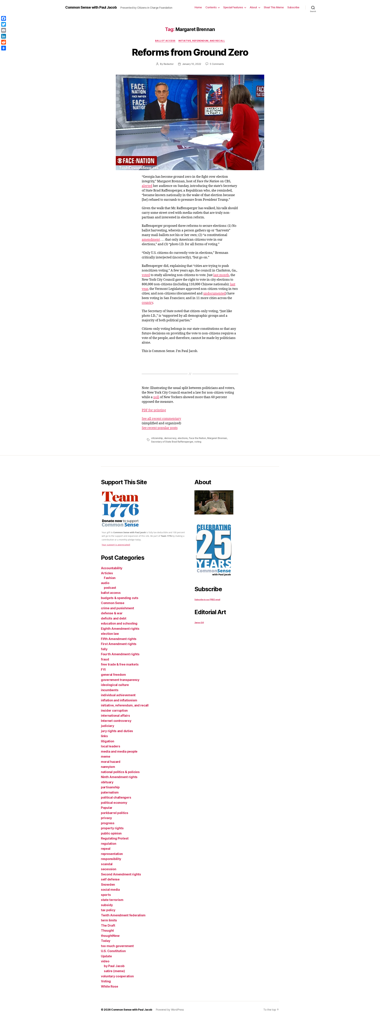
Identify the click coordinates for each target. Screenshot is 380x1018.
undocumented (214, 294)
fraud (105, 659)
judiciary (107, 726)
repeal (105, 849)
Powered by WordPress (170, 1009)
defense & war (112, 613)
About (253, 7)
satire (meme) (114, 971)
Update (106, 956)
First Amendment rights (118, 644)
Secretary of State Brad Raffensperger (172, 441)
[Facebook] (4, 18)
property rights (112, 828)
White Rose (109, 986)
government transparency (120, 680)
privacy (106, 818)
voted (146, 275)
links (104, 736)
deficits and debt (113, 618)
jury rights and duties (117, 731)
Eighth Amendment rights (120, 629)
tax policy (108, 910)
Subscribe (293, 7)
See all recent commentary (161, 419)
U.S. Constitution (113, 951)
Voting (106, 981)
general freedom (113, 674)
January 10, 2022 (191, 63)
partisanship (110, 787)
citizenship (157, 438)
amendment (151, 240)
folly (104, 649)
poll (156, 397)
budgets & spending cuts (119, 598)
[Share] (4, 48)
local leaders (110, 746)
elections (183, 438)
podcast (110, 588)
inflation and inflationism (119, 700)
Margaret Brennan (217, 438)
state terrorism (112, 900)
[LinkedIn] (4, 36)
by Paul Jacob (114, 966)
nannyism (108, 767)
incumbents (109, 690)
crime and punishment (117, 608)
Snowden (108, 884)
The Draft (108, 925)
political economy (114, 803)
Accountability (111, 568)
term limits (109, 920)
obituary (107, 782)
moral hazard (110, 762)
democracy (170, 438)
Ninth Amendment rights (119, 777)
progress (107, 823)
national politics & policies (120, 772)
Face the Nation (197, 438)
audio (105, 583)
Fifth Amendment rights (118, 639)
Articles (107, 573)
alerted (147, 186)
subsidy (107, 905)
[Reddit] (4, 42)
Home (198, 7)
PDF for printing (154, 410)
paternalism (110, 792)
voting (197, 441)
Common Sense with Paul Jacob (91, 7)
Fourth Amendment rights (120, 654)
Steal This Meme (274, 7)
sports (106, 895)
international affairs (115, 715)
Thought (107, 930)
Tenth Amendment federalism (123, 915)
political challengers (116, 797)
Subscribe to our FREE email (207, 599)
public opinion (111, 833)
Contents (211, 7)
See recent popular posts (160, 428)
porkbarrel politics (114, 813)
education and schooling (119, 623)
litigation (107, 741)
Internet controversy (116, 721)
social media (110, 889)
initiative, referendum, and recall (201, 40)
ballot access (165, 40)
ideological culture (115, 685)
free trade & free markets (119, 664)
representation (112, 854)
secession (108, 869)
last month (221, 275)
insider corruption (114, 710)
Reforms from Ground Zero (190, 52)
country (147, 303)
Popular (106, 808)
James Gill (199, 622)
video (105, 961)
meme (105, 756)
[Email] (4, 30)
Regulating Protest (115, 838)
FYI (103, 669)
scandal (107, 864)
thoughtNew (110, 936)
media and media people (119, 751)
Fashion (109, 578)
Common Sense (112, 603)
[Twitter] (4, 24)
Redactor (169, 63)
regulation (108, 843)
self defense (110, 879)
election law (110, 634)
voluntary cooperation (117, 976)
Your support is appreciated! (116, 544)
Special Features (233, 7)
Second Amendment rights (121, 874)
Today (105, 941)
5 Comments (217, 63)
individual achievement (118, 695)
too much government (117, 946)
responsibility (111, 859)
